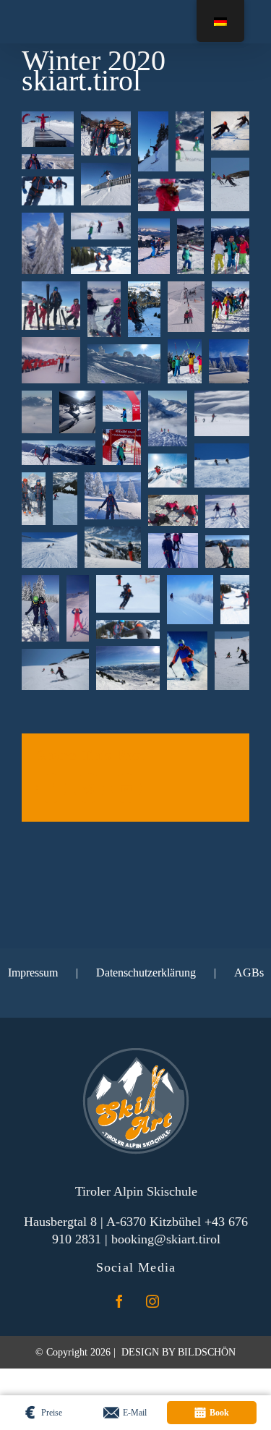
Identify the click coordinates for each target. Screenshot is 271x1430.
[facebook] (119, 1301)
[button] (48, 129)
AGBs (249, 972)
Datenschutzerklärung (146, 972)
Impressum (33, 972)
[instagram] (152, 1301)
